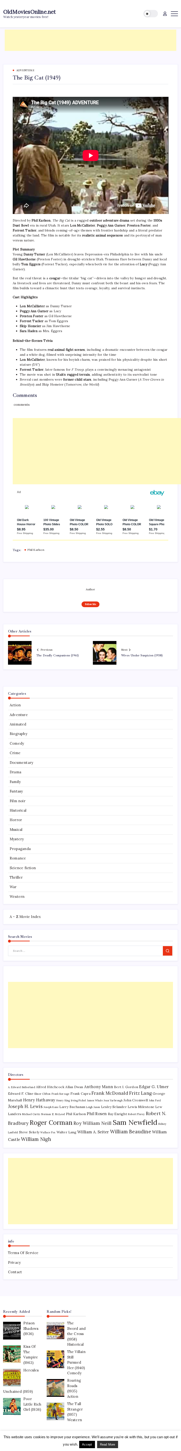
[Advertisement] (90, 40)
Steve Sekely (29, 1132)
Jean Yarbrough (113, 1100)
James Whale (95, 1100)
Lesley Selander (114, 1107)
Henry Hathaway (39, 1100)
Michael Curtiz (31, 1114)
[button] (151, 13)
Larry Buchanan (72, 1107)
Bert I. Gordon (126, 1087)
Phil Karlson (35, 550)
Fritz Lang (140, 1093)
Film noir (17, 801)
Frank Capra (80, 1093)
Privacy (14, 1262)
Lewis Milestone (141, 1107)
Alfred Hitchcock (50, 1087)
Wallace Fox (47, 1132)
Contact (15, 1272)
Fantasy (16, 791)
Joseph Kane (51, 1107)
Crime (15, 753)
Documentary (21, 762)
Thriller (16, 877)
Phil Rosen (97, 1113)
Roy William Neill (92, 1123)
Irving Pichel (78, 1100)
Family (15, 781)
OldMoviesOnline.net (29, 11)
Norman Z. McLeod (53, 1114)
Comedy (17, 743)
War (13, 887)
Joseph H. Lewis (25, 1106)
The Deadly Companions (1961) (57, 655)
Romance (18, 858)
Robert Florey (136, 1114)
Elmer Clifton (42, 1093)
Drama (15, 772)
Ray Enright (117, 1114)
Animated (18, 724)
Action (15, 705)
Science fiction (23, 868)
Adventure (19, 714)
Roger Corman (51, 1122)
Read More (107, 1444)
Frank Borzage (61, 1093)
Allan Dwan (74, 1087)
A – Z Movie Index (25, 916)
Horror (16, 820)
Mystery (17, 839)
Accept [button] (87, 1444)
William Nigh (36, 1139)
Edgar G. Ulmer (154, 1086)
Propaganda (20, 848)
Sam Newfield (135, 1122)
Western (17, 896)
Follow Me (90, 604)
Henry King (63, 1100)
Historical (18, 810)
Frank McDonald (109, 1093)
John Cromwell (135, 1100)
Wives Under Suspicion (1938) (142, 655)
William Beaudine (130, 1131)
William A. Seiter (93, 1132)
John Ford (155, 1100)
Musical (16, 829)
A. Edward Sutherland (21, 1087)
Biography (18, 733)
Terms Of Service (23, 1253)
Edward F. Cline (20, 1093)
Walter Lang (66, 1132)
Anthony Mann (98, 1086)
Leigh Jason (93, 1107)
